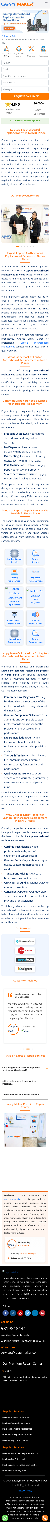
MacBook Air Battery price (14, 1470)
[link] (23, 1352)
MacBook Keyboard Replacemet (17, 1428)
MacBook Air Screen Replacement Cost (20, 1465)
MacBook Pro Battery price (14, 1459)
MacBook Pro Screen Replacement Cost (20, 1453)
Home (7, 36)
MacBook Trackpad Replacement (17, 1434)
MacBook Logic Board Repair (15, 1440)
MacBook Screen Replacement (16, 1423)
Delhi (14, 36)
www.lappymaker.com (15, 1199)
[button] (17, 246)
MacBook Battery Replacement (16, 1417)
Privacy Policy (25, 1490)
